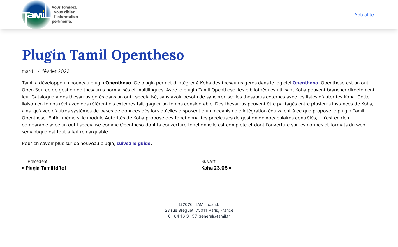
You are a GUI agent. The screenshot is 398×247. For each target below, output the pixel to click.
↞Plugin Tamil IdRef (44, 168)
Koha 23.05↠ (216, 168)
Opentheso (305, 83)
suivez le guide (134, 143)
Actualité (364, 14)
